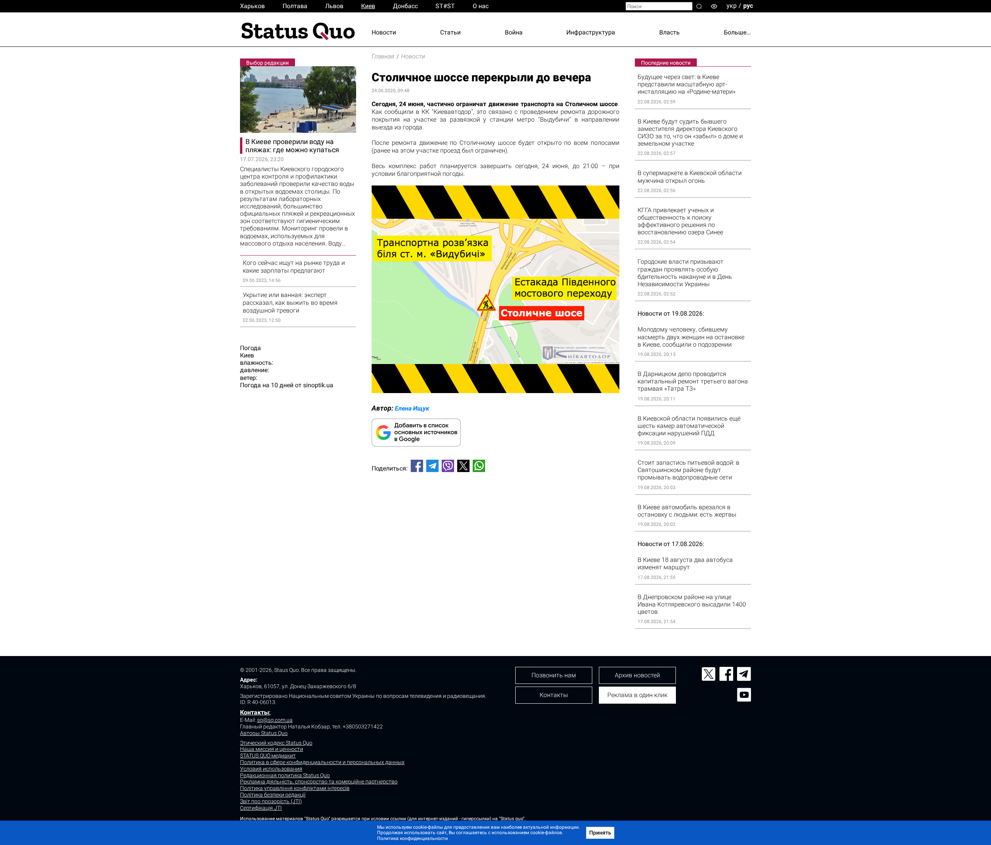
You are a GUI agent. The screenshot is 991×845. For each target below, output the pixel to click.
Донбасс (405, 6)
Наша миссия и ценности (271, 749)
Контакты (254, 712)
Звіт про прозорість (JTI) (271, 801)
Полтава (295, 6)
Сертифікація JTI (261, 808)
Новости (384, 32)
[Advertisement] (495, 503)
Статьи (450, 32)
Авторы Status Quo (264, 733)
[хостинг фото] (495, 391)
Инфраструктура (590, 32)
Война (514, 32)
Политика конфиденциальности (412, 838)
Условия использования (271, 769)
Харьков (252, 6)
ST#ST (445, 6)
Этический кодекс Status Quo (276, 743)
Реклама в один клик (637, 695)
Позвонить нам (554, 675)
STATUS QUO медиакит (268, 755)
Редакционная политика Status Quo (285, 775)
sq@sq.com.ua (275, 720)
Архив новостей (637, 675)
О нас (481, 6)
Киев (368, 6)
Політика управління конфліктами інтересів (295, 788)
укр (732, 5)
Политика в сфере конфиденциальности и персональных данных (322, 762)
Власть (669, 32)
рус (748, 5)
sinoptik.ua (318, 385)
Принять (600, 833)
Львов (334, 6)
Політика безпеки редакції (272, 795)
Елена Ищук (412, 408)
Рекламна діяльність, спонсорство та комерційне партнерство (319, 781)
